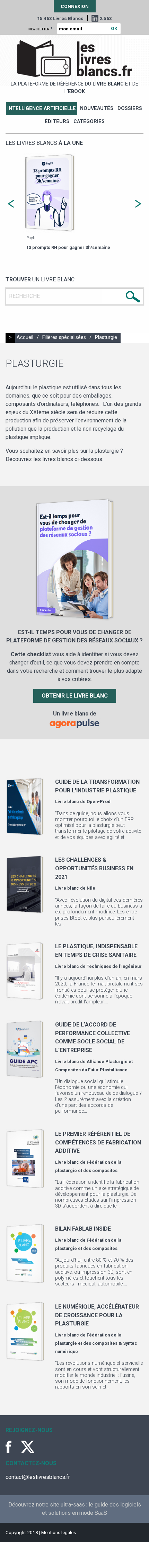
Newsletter (40, 28)
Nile (91, 888)
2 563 (106, 18)
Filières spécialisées (64, 337)
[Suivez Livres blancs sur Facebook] (12, 1447)
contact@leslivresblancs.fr (38, 1477)
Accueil (25, 337)
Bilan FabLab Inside (83, 1228)
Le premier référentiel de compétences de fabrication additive (98, 1142)
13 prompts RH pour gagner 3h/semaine (68, 247)
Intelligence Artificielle (41, 108)
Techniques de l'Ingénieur (114, 966)
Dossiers (129, 108)
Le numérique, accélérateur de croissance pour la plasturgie (97, 1315)
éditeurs (57, 121)
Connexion (75, 6)
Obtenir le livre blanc (75, 695)
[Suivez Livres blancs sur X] (28, 1447)
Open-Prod (99, 801)
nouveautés (96, 108)
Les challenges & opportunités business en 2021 (94, 868)
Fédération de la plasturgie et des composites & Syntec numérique (96, 1343)
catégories (89, 121)
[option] (74, 202)
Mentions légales (58, 1532)
